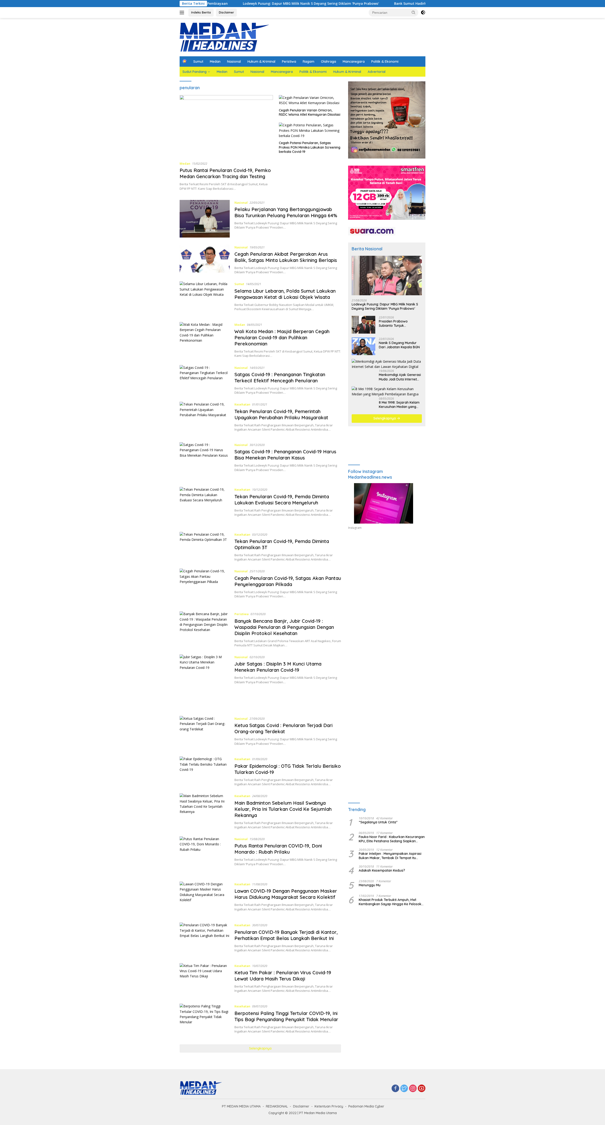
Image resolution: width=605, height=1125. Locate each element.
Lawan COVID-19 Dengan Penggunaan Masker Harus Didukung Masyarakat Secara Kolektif (285, 894)
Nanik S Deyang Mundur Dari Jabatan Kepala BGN (399, 345)
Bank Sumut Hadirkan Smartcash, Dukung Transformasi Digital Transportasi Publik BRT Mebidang (421, 3)
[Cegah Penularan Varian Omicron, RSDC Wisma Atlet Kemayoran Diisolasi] (310, 100)
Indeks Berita (201, 12)
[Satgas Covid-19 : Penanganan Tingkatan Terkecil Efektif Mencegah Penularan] (205, 380)
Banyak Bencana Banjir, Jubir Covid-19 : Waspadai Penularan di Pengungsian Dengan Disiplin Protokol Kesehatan (284, 627)
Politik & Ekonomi (384, 61)
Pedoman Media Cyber (366, 1106)
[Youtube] (421, 1089)
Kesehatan (242, 404)
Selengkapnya (260, 1048)
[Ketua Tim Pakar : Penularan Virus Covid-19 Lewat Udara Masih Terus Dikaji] (205, 980)
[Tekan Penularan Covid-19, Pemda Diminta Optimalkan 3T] (205, 547)
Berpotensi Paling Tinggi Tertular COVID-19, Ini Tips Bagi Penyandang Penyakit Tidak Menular (286, 1016)
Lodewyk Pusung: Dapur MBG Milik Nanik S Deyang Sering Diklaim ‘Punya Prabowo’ (256, 3)
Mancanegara (354, 61)
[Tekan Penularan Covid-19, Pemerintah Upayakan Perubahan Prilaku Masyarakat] (205, 418)
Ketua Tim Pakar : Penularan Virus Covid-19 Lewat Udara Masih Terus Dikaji (282, 976)
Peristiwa (289, 61)
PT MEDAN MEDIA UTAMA (241, 1106)
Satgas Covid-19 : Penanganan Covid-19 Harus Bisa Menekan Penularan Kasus (285, 455)
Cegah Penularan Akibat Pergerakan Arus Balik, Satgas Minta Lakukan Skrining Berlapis (285, 257)
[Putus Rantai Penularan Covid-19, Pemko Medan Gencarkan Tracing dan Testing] (226, 126)
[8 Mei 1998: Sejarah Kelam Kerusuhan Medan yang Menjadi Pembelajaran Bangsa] (387, 391)
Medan (215, 61)
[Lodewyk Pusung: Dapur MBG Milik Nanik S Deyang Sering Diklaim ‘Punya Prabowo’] (387, 275)
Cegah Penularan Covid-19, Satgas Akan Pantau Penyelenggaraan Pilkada (287, 581)
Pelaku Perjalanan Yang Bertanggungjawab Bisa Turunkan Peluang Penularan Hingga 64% (285, 212)
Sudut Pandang (194, 72)
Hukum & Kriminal (261, 61)
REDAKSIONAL (277, 1106)
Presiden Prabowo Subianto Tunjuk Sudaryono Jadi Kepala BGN (397, 323)
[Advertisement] (386, 576)
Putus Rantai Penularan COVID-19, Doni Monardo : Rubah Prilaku (278, 849)
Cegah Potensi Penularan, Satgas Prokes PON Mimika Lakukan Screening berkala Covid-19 (309, 147)
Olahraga (328, 61)
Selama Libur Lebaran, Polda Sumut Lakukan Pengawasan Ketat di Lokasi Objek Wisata (285, 294)
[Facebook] (395, 1089)
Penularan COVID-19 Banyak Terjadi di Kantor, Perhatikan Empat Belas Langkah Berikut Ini (286, 935)
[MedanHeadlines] (224, 37)
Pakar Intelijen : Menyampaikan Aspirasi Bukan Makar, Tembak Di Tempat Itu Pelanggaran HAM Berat (390, 855)
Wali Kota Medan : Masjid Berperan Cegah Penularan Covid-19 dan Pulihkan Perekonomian (281, 337)
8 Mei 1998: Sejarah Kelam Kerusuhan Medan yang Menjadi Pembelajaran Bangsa (399, 404)
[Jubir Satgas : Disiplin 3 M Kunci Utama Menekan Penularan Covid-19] (205, 681)
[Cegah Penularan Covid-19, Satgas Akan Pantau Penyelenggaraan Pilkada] (205, 586)
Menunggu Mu (369, 885)
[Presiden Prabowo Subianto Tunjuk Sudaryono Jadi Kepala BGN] (363, 325)
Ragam (308, 61)
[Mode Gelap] (423, 13)
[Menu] (183, 13)
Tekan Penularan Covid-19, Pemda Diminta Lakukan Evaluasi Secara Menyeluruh (281, 500)
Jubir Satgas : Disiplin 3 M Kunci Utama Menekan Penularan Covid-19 (277, 667)
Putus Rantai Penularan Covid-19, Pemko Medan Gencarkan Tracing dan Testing (225, 173)
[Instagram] (413, 1089)
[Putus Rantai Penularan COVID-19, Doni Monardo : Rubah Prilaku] (205, 855)
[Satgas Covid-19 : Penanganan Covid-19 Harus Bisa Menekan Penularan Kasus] (205, 461)
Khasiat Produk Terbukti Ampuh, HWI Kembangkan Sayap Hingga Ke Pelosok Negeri (390, 902)
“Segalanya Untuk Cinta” (378, 822)
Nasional (234, 61)
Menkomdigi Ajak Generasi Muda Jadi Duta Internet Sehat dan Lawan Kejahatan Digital (400, 377)
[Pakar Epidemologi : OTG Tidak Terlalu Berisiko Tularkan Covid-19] (205, 771)
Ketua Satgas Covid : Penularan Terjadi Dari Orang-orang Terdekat (283, 728)
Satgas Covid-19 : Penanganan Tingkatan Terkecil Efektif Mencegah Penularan (279, 377)
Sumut (198, 61)
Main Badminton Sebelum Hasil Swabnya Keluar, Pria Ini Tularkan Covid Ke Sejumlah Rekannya (283, 809)
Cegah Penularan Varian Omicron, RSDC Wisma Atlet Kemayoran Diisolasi (309, 112)
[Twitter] (404, 1089)
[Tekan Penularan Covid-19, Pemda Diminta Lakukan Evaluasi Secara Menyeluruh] (205, 506)
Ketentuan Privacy (329, 1106)
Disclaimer (226, 12)
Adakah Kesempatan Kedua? (382, 870)
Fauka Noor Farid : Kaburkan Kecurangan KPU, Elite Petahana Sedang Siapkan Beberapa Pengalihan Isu (392, 839)
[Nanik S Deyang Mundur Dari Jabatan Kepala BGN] (363, 346)
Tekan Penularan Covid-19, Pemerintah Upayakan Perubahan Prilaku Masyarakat (281, 414)
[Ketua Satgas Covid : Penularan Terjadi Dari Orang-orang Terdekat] (205, 733)
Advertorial (376, 72)
